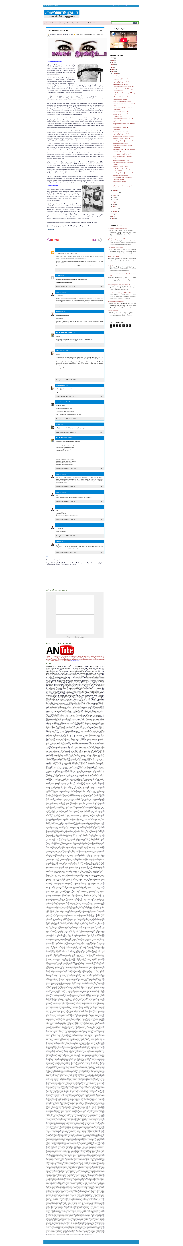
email (95, 886)
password (48, 787)
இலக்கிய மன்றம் (82, 803)
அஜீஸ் (67, 902)
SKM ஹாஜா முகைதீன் (66, 711)
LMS (65, 704)
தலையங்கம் (70, 828)
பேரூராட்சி (55, 695)
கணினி (48, 727)
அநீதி (95, 792)
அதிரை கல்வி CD (82, 907)
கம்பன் (77, 712)
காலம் (77, 727)
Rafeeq (101, 782)
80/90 (80, 780)
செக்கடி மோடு (56, 766)
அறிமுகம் (98, 796)
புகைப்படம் (69, 842)
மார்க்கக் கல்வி (79, 774)
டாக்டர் (76, 766)
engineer (48, 887)
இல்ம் (60, 966)
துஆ (47, 703)
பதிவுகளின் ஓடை (119, 5)
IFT (59, 872)
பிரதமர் (63, 840)
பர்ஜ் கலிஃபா (100, 838)
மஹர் (49, 774)
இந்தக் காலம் (75, 951)
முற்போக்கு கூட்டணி (72, 775)
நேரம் (60, 744)
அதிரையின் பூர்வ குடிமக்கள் (62, 912)
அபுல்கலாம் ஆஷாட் (50, 920)
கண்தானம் (92, 814)
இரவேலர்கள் (100, 959)
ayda (94, 882)
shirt (103, 895)
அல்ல (47, 934)
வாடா (59, 778)
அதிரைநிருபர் (72, 673)
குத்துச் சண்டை (80, 819)
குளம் (49, 763)
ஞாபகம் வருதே (62, 827)
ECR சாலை (100, 780)
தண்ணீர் (92, 694)
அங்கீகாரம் (101, 900)
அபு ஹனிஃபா (80, 919)
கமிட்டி (97, 760)
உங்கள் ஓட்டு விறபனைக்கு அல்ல (96, 970)
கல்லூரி (97, 719)
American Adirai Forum (98, 867)
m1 (76, 723)
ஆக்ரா (101, 940)
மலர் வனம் (78, 848)
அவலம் (93, 936)
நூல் (80, 835)
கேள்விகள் (83, 763)
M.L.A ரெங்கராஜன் (64, 874)
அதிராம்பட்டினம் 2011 (98, 904)
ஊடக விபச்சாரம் (99, 980)
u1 (51, 718)
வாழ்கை (72, 748)
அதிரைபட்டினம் (49, 792)
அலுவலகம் (59, 798)
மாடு (54, 774)
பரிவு (88, 838)
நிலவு (52, 744)
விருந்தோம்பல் (58, 779)
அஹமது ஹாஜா (51, 939)
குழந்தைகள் (88, 727)
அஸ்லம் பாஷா (93, 938)
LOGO (97, 872)
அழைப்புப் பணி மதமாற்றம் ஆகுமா (88, 689)
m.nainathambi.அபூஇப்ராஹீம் (63, 402)
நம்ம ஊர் (93, 832)
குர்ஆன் (82, 727)
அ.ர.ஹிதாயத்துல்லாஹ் (85, 788)
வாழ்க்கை (91, 732)
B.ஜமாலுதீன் (85, 868)
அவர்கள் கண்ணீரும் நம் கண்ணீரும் (75, 692)
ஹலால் (92, 862)
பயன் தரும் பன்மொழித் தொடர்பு (90, 744)
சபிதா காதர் (100, 763)
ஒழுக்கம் (101, 811)
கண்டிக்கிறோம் (85, 814)
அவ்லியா (58, 938)
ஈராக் (69, 970)
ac (79, 880)
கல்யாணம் (79, 815)
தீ (51, 831)
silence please (90, 787)
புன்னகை (64, 746)
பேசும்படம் (93, 696)
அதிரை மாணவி (99, 910)
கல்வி (91, 673)
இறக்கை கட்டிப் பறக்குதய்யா (52, 962)
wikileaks (55, 899)
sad (69, 895)
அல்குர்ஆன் (48, 712)
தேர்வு (95, 831)
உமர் (52, 974)
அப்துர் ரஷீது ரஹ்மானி (52, 922)
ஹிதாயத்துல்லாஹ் (50, 863)
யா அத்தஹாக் (82, 854)
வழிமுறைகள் (83, 856)
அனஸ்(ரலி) (50, 916)
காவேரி (81, 818)
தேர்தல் (48, 681)
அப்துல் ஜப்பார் (87, 922)
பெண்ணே (91, 843)
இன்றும (56, 956)
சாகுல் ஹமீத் (79, 764)
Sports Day (55, 879)
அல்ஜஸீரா (96, 932)
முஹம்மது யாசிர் (91, 700)
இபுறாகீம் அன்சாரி (56, 802)
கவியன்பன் (99, 680)
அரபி (61, 736)
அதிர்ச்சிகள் (92, 914)
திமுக (71, 767)
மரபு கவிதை (94, 708)
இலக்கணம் (95, 758)
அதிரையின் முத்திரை (74, 792)
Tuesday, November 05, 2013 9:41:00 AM (65, 486)
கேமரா (101, 740)
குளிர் (54, 763)
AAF (47, 867)
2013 (71, 734)
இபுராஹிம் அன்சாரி (75, 683)
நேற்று (81, 676)
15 (101, 30)
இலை (56, 966)
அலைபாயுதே (83, 932)
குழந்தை (56, 714)
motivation (83, 786)
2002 (55, 866)
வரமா (102, 855)
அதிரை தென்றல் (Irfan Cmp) (60, 718)
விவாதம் (90, 710)
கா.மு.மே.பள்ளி (51, 740)
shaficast (85, 895)
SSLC (86, 878)
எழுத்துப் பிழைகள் (96, 706)
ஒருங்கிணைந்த (88, 811)
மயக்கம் (85, 847)
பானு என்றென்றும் (77, 839)
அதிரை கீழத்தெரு (60, 908)
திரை (102, 830)
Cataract (87, 870)
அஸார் (63, 938)
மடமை (86, 844)
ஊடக (76, 980)
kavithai (79, 698)
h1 (66, 683)
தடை (60, 720)
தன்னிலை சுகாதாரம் (92, 827)
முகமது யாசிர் (62, 710)
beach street (49, 883)
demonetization (49, 886)
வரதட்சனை (52, 748)
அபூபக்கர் (77, 920)
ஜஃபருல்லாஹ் (87, 826)
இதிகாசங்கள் (95, 718)
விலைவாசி (100, 748)
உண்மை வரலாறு (81, 806)
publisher (102, 894)
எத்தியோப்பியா (63, 810)
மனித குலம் (90, 703)
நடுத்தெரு (60, 768)
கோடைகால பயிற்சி (52, 720)
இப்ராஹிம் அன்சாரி (57, 719)
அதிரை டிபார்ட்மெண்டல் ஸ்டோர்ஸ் (84, 908)
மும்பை (61, 852)
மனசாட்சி (93, 846)
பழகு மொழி (93, 688)
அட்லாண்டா (79, 903)
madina (57, 891)
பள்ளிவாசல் (70, 708)
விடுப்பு (83, 778)
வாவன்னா (102, 678)
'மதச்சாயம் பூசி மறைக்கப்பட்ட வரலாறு (92, 863)
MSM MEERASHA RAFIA (54, 711)
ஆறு (80, 947)
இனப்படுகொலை (77, 954)
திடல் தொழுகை (61, 830)
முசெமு (91, 851)
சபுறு (53, 822)
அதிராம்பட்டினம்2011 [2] (62, 906)
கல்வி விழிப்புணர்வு (51, 673)
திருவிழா (97, 830)
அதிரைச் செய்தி (85, 911)
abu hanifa (74, 880)
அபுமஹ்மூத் (87, 919)
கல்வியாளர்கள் (84, 712)
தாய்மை (58, 767)
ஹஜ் (93, 680)
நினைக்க (81, 768)
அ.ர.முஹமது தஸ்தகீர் (73, 900)
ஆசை (73, 799)
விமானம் (52, 859)
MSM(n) (50, 735)
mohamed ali (54, 892)
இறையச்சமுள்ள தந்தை (51, 963)
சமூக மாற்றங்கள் (79, 822)
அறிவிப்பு (89, 755)
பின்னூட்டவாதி (57, 840)
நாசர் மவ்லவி (60, 730)
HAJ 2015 (100, 871)
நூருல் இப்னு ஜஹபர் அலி (72, 835)
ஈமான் (59, 806)
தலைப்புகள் (72, 23)
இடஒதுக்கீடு (100, 724)
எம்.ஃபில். (101, 810)
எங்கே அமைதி (80, 808)
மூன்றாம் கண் (62, 732)
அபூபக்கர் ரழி (83, 920)
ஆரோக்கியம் (69, 694)
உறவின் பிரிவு (64, 976)
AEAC (47, 716)
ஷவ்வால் (63, 860)
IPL (63, 782)
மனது (76, 772)
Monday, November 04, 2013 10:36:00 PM (66, 396)
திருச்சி (65, 743)
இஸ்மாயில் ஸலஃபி (99, 966)
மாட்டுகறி (59, 774)
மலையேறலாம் (60, 747)
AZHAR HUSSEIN (71, 867)
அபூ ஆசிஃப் (96, 704)
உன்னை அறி (102, 972)
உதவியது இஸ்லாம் (79, 972)
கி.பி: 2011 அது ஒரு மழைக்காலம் (92, 818)
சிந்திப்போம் (62, 714)
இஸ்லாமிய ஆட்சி (76, 759)
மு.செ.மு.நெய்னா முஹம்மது (69, 851)
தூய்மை (73, 831)
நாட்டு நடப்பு (64, 834)
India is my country (66, 872)
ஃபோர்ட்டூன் (55, 900)
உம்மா (54, 807)
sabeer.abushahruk (60, 350)
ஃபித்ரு (80, 752)
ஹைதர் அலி (58, 863)
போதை (53, 722)
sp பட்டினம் (65, 896)
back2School (100, 882)
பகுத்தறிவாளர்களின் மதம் (74, 836)
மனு (102, 846)
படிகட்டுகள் (61, 700)
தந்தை (88, 766)
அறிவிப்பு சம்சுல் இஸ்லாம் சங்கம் (87, 931)
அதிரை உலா (84, 790)
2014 (90, 715)
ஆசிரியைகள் (62, 942)
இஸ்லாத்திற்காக (49, 967)
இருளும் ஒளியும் (79, 960)
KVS (94, 872)
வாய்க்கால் (65, 858)
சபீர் (97, 668)
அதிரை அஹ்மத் (79, 677)
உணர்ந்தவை (74, 806)
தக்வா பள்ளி (91, 707)
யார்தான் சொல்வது (90, 854)
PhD (51, 878)
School (96, 878)
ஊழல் (80, 719)
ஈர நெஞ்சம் (63, 970)
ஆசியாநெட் (48, 942)
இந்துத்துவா (56, 954)
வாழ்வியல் (94, 748)
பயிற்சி (83, 838)
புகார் (103, 840)
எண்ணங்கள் (87, 808)
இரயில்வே (94, 959)
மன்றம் (80, 847)
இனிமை (90, 954)
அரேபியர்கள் (88, 930)
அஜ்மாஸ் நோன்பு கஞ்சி (80, 902)
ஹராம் (47, 780)
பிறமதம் (85, 840)
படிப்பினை (48, 770)
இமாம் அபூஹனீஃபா (73, 958)
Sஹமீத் (71, 723)
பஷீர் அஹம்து (65, 839)
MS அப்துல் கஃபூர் (75, 875)
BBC (91, 868)
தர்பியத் (53, 767)
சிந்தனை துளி (97, 823)
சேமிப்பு (83, 728)
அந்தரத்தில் (98, 915)
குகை (49, 819)
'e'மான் (81, 863)
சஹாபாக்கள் (65, 742)
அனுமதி (63, 916)
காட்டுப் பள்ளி (89, 816)
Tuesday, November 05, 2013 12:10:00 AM (66, 432)
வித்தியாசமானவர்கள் (99, 778)
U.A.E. (75, 783)
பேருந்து (102, 843)
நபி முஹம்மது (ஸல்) (92, 743)
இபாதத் (101, 736)
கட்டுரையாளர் (67, 712)
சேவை (60, 826)
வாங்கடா (53, 858)
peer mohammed (56, 787)
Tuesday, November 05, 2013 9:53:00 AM (65, 501)
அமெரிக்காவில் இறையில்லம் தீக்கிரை (79, 924)
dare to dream (96, 884)
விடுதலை (78, 778)
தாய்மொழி (50, 830)
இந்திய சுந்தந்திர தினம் (80, 952)
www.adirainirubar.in (50, 788)
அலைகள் (77, 932)
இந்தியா (51, 685)
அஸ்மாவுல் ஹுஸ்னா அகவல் (78, 938)
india (47, 786)
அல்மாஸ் (101, 932)
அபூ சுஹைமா (58, 920)
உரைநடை (53, 976)
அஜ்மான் (71, 902)
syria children (96, 896)
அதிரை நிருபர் (72, 718)
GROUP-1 (77, 871)
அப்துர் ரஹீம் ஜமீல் (58, 755)
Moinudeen (87, 875)
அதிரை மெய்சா (67, 674)
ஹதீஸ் (60, 704)
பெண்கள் (51, 683)
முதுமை (63, 722)
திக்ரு (55, 830)
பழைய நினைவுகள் (79, 708)
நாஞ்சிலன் (70, 768)
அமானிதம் (65, 795)
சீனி (76, 824)
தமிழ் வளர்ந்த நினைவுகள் (97, 766)
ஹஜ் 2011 (66, 862)
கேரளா (103, 819)
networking (96, 786)
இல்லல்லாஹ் (70, 966)
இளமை (76, 706)
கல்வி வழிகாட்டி (101, 739)
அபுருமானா (94, 919)
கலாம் (100, 699)
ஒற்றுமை (77, 694)
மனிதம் (80, 772)
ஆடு (97, 942)
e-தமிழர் (80, 886)
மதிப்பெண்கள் (67, 846)
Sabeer (48, 691)
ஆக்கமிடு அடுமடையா (94, 940)
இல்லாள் (76, 966)
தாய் (93, 728)
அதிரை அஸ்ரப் (89, 906)
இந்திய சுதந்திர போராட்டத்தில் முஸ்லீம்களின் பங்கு (63, 952)
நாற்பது (80, 834)
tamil (102, 896)
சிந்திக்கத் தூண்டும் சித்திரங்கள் (84, 702)
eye (86, 784)
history (80, 711)
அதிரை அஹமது (88, 698)
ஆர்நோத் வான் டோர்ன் (55, 947)
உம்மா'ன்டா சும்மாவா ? (85, 974)
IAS (56, 872)
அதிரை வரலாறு (71, 754)
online (96, 892)
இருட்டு (67, 960)
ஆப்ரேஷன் (101, 944)
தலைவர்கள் (81, 828)
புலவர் (58, 843)
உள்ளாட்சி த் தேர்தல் (99, 979)
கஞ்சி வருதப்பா (70, 812)
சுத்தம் (103, 764)
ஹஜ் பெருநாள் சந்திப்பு (75, 862)
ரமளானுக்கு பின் (55, 855)
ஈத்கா (54, 806)
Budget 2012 (54, 870)
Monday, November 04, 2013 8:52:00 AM (65, 270)
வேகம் (72, 779)
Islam (73, 872)
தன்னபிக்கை (84, 827)
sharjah (99, 895)
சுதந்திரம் (77, 742)
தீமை (54, 831)
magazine (63, 891)
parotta (52, 894)
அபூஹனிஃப (90, 920)
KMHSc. (67, 782)
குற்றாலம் (102, 762)
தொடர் (86, 696)
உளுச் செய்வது (74, 979)
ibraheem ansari (77, 888)
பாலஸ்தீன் (87, 708)
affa (79, 783)
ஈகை (94, 738)
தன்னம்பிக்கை (99, 707)
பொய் (49, 772)
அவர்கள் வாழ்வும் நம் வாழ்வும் (95, 674)
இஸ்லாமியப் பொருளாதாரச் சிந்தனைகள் (95, 676)
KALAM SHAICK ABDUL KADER (64, 332)
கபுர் (54, 815)
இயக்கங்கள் (48, 959)
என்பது (96, 810)
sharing (94, 895)
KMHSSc (89, 872)
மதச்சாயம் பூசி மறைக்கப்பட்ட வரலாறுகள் (87, 678)
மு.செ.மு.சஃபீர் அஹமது (70, 695)
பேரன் (84, 703)
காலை (70, 818)
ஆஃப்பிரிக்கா (73, 940)
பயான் (89, 770)
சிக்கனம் (91, 764)
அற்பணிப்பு (63, 932)
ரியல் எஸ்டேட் (75, 732)
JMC (84, 872)
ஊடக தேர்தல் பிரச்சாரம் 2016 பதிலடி (87, 980)
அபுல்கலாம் (57, 687)
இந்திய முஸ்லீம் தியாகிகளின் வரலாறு (91, 800)
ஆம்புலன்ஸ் (48, 756)
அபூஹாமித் (100, 794)
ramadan (79, 787)
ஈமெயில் (58, 970)
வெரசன (90, 859)
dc (102, 884)
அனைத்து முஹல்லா (61, 794)
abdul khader (67, 880)
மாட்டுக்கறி (87, 731)
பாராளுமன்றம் (49, 771)
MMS (63, 875)
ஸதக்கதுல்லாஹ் (64, 734)
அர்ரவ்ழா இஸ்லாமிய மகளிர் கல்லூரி (76, 796)
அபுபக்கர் (50, 755)
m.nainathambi (51, 891)
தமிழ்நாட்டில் (54, 828)
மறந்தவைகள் (64, 848)
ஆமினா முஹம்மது (50, 946)
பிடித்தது (102, 839)
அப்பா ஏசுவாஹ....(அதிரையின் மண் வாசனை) (76, 923)
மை (72, 854)
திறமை (47, 831)
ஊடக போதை (64, 702)
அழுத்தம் (80, 798)
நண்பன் (83, 720)
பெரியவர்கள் (97, 843)
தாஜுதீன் (99, 670)
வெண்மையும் (75, 859)
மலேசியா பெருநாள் (87, 848)
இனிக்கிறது (85, 954)
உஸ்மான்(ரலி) (71, 980)
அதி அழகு (73, 790)
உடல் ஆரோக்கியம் (88, 971)
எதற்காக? (94, 808)
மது (102, 746)
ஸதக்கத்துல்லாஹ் (82, 860)
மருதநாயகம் (48, 848)
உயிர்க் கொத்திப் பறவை (75, 975)
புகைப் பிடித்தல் (51, 842)
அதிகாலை (77, 904)
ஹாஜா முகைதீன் (99, 862)
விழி (102, 732)
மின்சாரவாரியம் (49, 851)
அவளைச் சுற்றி (100, 936)
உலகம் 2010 (100, 759)
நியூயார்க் (99, 834)
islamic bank (68, 890)
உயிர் (68, 975)
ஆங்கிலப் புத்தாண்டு (82, 724)
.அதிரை (102, 863)
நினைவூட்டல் (92, 834)
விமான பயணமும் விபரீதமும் (93, 858)
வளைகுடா (96, 722)
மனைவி (76, 731)
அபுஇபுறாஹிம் (62, 671)
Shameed (58, 424)
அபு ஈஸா (65, 689)
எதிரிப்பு (99, 808)
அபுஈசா (96, 754)
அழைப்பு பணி (90, 935)
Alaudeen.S (94, 666)
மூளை (101, 775)
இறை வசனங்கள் (84, 962)
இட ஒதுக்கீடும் (97, 756)
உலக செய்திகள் (91, 759)
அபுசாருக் (102, 754)
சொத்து (65, 826)
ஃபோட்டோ (102, 899)
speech (70, 896)
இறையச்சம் (60, 963)
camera (52, 784)
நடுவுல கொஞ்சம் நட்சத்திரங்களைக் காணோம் (74, 832)
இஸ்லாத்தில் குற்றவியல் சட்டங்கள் (79, 804)
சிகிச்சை (78, 823)
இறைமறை (93, 962)
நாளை (75, 676)
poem (82, 704)
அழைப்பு (73, 724)
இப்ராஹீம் (101, 956)
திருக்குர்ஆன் (88, 767)
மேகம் (65, 776)
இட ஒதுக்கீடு (88, 756)
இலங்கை (89, 803)
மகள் (53, 772)
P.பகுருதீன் (48, 674)
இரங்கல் (78, 959)
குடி (93, 762)
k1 (53, 681)
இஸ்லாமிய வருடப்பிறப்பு (93, 804)
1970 (94, 864)
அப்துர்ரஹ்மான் (87, 711)
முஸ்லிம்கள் (71, 852)
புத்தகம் (48, 722)
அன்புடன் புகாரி (100, 918)
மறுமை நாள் (71, 848)
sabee (65, 895)
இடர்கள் (66, 950)
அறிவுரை (66, 736)
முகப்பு (45, 23)
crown (63, 676)
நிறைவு (47, 744)
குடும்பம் (74, 740)
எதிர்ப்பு (72, 739)
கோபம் (103, 820)
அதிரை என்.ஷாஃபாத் (54, 692)
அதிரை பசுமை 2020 (57, 791)
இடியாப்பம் (80, 950)
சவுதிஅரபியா (66, 764)
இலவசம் (55, 759)
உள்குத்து (81, 979)
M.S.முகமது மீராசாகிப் (75, 874)
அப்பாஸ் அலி (90, 923)
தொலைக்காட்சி (51, 730)
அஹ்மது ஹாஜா (96, 939)
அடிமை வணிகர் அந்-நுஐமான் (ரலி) (58, 903)
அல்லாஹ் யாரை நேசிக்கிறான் (57, 934)
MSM (90, 668)
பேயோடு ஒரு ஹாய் (90, 746)
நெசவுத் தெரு (85, 835)
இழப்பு (60, 759)
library (52, 786)
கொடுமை (62, 820)
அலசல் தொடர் (80, 718)
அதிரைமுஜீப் (93, 911)
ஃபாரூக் (76, 899)
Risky (47, 783)
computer (48, 884)
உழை (61, 980)
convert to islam (56, 884)
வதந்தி (83, 776)
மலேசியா (101, 708)
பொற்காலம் (57, 844)
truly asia (70, 898)
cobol (102, 883)
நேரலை (101, 835)
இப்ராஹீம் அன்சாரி (67, 719)
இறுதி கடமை (54, 803)
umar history (87, 723)
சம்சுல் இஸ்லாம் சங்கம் (57, 764)
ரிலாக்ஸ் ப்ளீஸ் (78, 855)
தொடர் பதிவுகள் (64, 23)
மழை (76, 685)
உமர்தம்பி (77, 974)
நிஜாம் (75, 768)
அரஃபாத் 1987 (72, 926)
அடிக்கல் (101, 902)
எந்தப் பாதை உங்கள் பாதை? (74, 810)
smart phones (55, 896)
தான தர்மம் (102, 828)
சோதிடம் (71, 826)
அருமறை (94, 928)
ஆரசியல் (98, 946)
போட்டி (58, 731)
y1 (59, 899)
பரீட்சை (66, 703)
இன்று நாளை (50, 956)
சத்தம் (49, 822)
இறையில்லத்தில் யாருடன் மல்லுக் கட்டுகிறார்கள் (74, 963)
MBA (97, 874)
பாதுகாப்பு (53, 746)
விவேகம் (69, 859)
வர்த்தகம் (52, 856)
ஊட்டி (54, 808)
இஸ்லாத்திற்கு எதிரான (59, 967)
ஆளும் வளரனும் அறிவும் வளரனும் (53, 948)
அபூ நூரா (65, 920)
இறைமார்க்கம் (100, 962)
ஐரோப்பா (76, 811)
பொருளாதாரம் (51, 731)
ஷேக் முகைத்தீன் (93, 750)
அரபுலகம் (62, 928)
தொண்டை (82, 714)
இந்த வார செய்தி (67, 951)
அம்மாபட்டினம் (71, 795)
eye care (57, 752)
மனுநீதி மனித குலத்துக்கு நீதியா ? (69, 847)
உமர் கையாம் (62, 974)
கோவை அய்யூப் (56, 742)
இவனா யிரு (100, 803)
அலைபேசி (66, 798)
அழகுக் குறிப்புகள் (62, 935)
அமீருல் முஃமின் (49, 924)
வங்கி (91, 855)
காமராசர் (61, 818)
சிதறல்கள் (83, 823)
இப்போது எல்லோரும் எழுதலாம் (67, 802)
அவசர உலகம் (61, 936)
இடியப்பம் (74, 950)
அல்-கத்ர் (90, 932)
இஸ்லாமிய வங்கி (87, 738)
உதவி (82, 637)
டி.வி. (94, 34)
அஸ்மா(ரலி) (68, 938)
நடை (85, 743)
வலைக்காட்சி (96, 776)
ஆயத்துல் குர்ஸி (69, 946)
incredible (85, 888)
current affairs (84, 884)
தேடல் (52, 703)
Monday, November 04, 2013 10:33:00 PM (66, 380)
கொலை (74, 820)
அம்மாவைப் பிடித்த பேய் (58, 926)
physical (73, 894)
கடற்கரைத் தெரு (52, 707)
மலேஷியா (48, 747)
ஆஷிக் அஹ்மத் (90, 948)
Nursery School (99, 876)
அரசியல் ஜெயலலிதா (99, 795)
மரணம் (96, 687)
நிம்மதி (86, 768)
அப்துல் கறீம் (72, 922)
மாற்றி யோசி (95, 731)
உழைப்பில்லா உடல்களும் (95, 807)
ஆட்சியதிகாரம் (51, 943)
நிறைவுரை (57, 835)
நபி (65, 768)
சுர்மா (86, 824)
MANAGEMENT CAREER (87, 874)
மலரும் (98, 772)
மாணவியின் (66, 850)
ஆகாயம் (56, 799)
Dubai (62, 716)
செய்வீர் (55, 826)
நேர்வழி (96, 768)
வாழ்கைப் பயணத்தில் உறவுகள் (83, 748)
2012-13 (60, 866)
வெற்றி (47, 734)
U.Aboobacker (93, 879)
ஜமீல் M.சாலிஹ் (94, 684)
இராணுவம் (54, 960)
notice (91, 892)
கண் (73, 712)
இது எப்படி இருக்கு (57, 951)
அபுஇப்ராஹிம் (49, 736)
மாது (72, 850)
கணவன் (79, 814)
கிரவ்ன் (102, 719)
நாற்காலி (75, 834)
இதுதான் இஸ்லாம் (77, 800)
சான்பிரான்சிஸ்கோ (70, 823)
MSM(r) (81, 875)
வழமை (77, 856)
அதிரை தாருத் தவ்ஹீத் (62, 681)
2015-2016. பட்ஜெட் (72, 866)
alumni (88, 783)
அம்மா (101, 711)
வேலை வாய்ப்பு (79, 779)
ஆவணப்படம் (66, 756)
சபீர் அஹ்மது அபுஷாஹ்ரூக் (79, 687)
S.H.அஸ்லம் (67, 878)
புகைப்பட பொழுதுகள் (60, 842)
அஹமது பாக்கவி (101, 938)
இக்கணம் (48, 950)
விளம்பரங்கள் (63, 859)
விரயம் (57, 859)
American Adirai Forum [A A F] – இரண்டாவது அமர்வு (57, 868)
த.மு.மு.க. (82, 766)
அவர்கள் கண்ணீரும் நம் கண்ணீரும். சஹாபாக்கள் (80, 936)
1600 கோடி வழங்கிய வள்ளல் (81, 864)
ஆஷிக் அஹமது (74, 756)
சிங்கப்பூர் (97, 764)
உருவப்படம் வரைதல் (74, 807)
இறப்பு (62, 962)
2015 (65, 866)
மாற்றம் (66, 747)
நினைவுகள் (99, 683)
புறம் (73, 746)
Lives (76, 782)
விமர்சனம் (102, 722)
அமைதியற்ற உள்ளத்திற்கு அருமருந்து (73, 670)
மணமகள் (96, 844)
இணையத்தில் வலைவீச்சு (60, 800)
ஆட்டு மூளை (72, 943)
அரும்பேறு (60, 930)
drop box (66, 886)
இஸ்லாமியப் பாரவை (67, 968)
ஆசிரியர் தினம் (62, 688)
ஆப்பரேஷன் (84, 944)
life (100, 890)
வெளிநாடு (61, 750)
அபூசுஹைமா (93, 794)
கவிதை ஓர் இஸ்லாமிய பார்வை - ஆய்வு (78, 688)
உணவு (60, 712)
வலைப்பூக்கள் (61, 748)
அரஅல (78, 926)
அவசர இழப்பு (54, 936)
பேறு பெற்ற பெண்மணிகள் (92, 677)
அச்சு (62, 790)
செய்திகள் (101, 824)
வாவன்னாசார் (71, 778)
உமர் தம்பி (99, 673)
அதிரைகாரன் (73, 791)
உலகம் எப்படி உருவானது (83, 978)
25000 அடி (84, 866)
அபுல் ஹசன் (100, 919)
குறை (93, 819)
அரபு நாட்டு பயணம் (55, 928)
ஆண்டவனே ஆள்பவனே (91, 943)
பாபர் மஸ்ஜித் (80, 730)
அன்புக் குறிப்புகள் (91, 918)
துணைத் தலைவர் (61, 831)
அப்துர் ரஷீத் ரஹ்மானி (63, 922)
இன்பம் (64, 955)
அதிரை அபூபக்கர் (80, 906)
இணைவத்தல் (95, 950)
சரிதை (73, 696)
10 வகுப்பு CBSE (51, 864)
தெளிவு (83, 831)
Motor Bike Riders (90, 782)
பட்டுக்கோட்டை (64, 838)
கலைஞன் (73, 815)
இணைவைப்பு (101, 950)
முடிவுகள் (102, 851)
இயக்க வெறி (100, 958)
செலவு (62, 766)
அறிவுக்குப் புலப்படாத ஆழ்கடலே (52, 932)
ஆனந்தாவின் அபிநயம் (62, 944)
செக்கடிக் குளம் (84, 742)
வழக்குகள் (86, 680)
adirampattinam (75, 882)
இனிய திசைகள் (101, 954)
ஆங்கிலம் (86, 736)
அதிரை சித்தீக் (101, 685)
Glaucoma (83, 871)
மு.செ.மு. (94, 774)
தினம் (67, 830)
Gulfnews (89, 871)
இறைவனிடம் (61, 803)
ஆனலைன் (71, 944)
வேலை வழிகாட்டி (55, 734)
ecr (84, 886)
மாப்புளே (81, 850)
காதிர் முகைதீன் (86, 762)
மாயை (86, 850)
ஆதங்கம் (88, 718)
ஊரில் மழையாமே (59, 739)
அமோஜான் (101, 924)
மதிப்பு (55, 846)
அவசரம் (101, 755)
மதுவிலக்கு (70, 772)
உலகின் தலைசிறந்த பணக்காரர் (96, 978)
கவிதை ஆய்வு (70, 727)
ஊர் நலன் (62, 808)
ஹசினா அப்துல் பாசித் (56, 862)
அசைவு (53, 902)
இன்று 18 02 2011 (81, 955)
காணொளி (61, 691)
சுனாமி (49, 766)
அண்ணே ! (59, 904)
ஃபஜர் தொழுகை (70, 899)
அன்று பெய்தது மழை (50, 919)
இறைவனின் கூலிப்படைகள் (91, 963)
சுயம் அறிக (81, 824)
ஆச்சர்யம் (78, 942)
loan (94, 685)
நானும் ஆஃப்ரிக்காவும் (92, 720)
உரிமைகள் (83, 975)
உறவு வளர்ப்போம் (72, 976)
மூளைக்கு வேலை (61, 854)
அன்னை (94, 916)
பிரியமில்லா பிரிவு (74, 840)
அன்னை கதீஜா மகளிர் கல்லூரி (59, 918)
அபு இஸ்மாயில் (90, 754)
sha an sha (78, 895)
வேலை (55, 704)
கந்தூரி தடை (49, 815)
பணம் (63, 770)
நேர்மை (91, 768)
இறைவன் (67, 803)
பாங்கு (47, 746)
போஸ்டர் (77, 844)
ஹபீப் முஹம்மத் (85, 862)
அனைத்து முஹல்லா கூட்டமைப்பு (74, 794)
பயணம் (101, 714)
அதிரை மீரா (99, 735)
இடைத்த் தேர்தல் (87, 950)
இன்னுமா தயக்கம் (57, 955)
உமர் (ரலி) (56, 974)
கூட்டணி (98, 819)
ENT (47, 782)
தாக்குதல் (96, 828)
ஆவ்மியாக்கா (74, 948)
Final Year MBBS (69, 871)
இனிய (95, 954)
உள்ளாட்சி (91, 979)
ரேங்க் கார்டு (85, 855)
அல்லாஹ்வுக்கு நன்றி (98, 934)
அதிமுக (78, 790)
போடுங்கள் (63, 844)
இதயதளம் (50, 951)
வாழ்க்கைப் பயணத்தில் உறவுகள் (74, 710)
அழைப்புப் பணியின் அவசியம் (90, 798)
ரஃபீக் (85, 695)
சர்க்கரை (101, 822)
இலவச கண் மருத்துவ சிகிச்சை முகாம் (92, 964)
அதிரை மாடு (91, 910)
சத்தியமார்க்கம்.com (97, 692)
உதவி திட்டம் (95, 806)
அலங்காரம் (50, 798)
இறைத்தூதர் (88, 758)
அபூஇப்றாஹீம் (71, 920)
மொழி (67, 715)
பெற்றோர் (69, 700)
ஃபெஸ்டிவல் (67, 788)
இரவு (53, 726)
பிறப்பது (80, 840)
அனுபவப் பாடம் (57, 916)
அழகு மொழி (54, 935)
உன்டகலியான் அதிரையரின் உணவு (91, 972)
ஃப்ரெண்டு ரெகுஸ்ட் (63, 900)
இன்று (75, 674)
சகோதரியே (84, 694)
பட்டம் (59, 770)
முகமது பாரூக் (86, 851)
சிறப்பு (64, 824)
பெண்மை (82, 746)
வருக (47, 856)
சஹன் (72, 764)
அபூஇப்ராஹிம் (55, 724)
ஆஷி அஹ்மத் (82, 948)
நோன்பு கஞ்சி (66, 744)
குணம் (97, 762)
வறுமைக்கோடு (59, 856)
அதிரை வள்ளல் (59, 911)
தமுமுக (60, 743)
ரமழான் (102, 687)
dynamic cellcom (73, 886)
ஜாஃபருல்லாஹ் (49, 827)
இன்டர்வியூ (50, 955)
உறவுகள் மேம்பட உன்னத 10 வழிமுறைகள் (94, 976)
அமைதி (66, 755)
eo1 (64, 735)
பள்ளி (59, 839)
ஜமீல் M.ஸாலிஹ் (69, 766)
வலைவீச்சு (72, 856)
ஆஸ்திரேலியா (92, 724)
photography (66, 894)
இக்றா (53, 950)
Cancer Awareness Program (77, 870)
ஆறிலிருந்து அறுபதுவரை (72, 947)
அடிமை (47, 903)
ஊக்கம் (57, 760)
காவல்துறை (75, 818)
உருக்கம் (47, 976)
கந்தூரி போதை (90, 719)
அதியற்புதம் (89, 904)
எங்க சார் (67, 808)
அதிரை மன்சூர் (79, 34)
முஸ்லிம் (62, 715)
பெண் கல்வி (88, 771)
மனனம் (98, 846)
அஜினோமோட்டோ (60, 902)
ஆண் (78, 943)
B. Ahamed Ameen (55, 716)
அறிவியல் (62, 724)
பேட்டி (79, 703)
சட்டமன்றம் (95, 727)
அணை (95, 903)
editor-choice (89, 886)
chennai (89, 883)
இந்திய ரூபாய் (90, 952)
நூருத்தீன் (102, 681)
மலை (54, 747)
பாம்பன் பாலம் (85, 839)
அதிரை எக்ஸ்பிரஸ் (92, 790)
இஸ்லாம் (79, 23)
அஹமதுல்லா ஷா (67, 939)
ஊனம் (59, 982)
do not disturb (77, 784)
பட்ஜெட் (54, 770)
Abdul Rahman (80, 867)
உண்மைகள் (88, 806)
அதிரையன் (100, 911)
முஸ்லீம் (77, 852)
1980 (98, 864)
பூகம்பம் (63, 843)
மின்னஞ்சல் (87, 774)
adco (88, 880)
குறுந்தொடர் (72, 702)
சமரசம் (64, 822)
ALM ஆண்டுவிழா (57, 867)
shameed (102, 691)
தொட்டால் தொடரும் (100, 728)
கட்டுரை (88, 739)
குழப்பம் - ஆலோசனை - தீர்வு (64, 763)
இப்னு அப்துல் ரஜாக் (74, 681)
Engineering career (59, 871)
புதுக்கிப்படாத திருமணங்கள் (97, 842)
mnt (48, 892)
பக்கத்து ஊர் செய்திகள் (86, 836)
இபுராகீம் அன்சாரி (78, 956)
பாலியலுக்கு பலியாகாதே (90, 730)
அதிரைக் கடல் (77, 911)
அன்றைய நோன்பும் (61, 919)
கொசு (57, 820)
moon (80, 723)
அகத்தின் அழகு (88, 900)
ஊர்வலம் (67, 739)
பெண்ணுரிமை (101, 730)
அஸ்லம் (87, 938)
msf (67, 892)
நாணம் (70, 834)
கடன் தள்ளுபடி (78, 812)
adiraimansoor (59, 292)
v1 (72, 735)
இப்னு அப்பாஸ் (94, 956)
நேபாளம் (96, 835)
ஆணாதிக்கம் (94, 799)
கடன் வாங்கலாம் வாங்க (88, 812)
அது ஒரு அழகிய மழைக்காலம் (86, 792)
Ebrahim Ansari (60, 250)
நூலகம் (101, 720)
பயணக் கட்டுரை (78, 770)
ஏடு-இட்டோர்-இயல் (88, 683)
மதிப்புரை (60, 846)
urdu (84, 898)
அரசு (55, 796)
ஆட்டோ (88, 799)
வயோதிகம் (96, 855)
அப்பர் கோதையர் (61, 923)
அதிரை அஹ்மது (51, 668)
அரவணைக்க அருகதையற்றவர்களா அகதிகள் (75, 928)
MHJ (62, 694)
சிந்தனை (48, 694)
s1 (94, 695)
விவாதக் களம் (66, 779)
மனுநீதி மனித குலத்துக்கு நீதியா (53, 847)
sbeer (73, 895)
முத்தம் (49, 852)
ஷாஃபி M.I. (74, 860)
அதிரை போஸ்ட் (84, 910)
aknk (72, 698)
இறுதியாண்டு (76, 962)
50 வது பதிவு (95, 866)
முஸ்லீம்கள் (69, 722)
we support (96, 898)
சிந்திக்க (56, 694)
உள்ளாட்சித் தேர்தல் (50, 980)
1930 (90, 864)
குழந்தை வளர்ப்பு (82, 740)
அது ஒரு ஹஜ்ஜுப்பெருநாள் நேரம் (59, 915)
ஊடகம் (54, 691)
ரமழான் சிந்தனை (99, 703)
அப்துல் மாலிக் (95, 711)
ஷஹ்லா (68, 860)
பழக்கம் (101, 744)
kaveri (87, 890)
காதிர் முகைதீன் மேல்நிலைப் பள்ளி (97, 712)
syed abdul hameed (87, 896)
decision (65, 784)
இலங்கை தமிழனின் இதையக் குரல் (69, 964)
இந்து (51, 954)
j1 (101, 671)
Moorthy (94, 875)
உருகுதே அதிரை (99, 975)
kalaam (82, 890)
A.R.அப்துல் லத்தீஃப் (98, 715)
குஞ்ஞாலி (59, 819)
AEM (61, 723)
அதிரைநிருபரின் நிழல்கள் (98, 791)
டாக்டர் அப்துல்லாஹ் (71, 827)
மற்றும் (82, 731)
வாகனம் (48, 858)
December (93, 870)
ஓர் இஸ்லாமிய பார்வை (56, 812)
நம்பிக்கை (100, 743)
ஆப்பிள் (95, 944)
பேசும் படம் (71, 678)
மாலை (96, 850)
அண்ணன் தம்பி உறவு (50, 904)
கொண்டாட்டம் (68, 820)
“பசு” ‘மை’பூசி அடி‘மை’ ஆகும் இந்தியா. (70, 863)
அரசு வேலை (59, 796)
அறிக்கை (83, 755)
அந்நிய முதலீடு (101, 792)
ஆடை (83, 799)
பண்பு (73, 838)
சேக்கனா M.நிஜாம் (67, 685)
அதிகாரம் (65, 904)
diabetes (70, 784)
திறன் (94, 767)
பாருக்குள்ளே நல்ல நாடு (94, 839)
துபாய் (95, 681)
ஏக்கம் (94, 699)
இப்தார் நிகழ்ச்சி (86, 956)
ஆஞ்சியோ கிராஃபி (85, 942)
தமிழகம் (84, 681)
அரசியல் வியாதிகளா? (64, 927)
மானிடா (76, 850)
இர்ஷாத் (81, 758)
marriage (73, 786)
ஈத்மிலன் (102, 968)
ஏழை (71, 811)
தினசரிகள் (65, 767)
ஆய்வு (83, 699)
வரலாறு (100, 689)
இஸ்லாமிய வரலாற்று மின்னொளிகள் (53, 968)
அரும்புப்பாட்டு (53, 930)
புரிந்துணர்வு (53, 843)
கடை (74, 814)
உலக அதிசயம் (59, 978)
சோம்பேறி (77, 826)
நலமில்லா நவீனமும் (56, 834)
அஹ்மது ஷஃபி (88, 939)
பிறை (58, 746)
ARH (103, 710)
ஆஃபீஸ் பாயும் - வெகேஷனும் (63, 940)
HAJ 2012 (52, 782)
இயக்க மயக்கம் (78, 802)
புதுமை (47, 843)
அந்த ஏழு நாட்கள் (71, 915)
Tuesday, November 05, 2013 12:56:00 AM (66, 468)
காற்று (65, 818)
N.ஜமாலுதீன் (80, 716)
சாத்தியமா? (62, 823)
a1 (58, 676)
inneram (48, 890)
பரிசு (102, 770)
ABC (51, 867)
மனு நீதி (100, 696)
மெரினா (68, 854)
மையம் (76, 854)
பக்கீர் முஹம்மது (96, 836)
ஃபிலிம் (81, 899)
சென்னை (79, 696)
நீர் (56, 744)
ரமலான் (75, 747)
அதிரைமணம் (65, 792)
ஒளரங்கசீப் (82, 760)
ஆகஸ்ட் (79, 940)
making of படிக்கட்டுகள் (64, 786)
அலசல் (77, 699)
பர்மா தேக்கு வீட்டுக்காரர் (51, 839)
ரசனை (74, 776)
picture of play (79, 894)
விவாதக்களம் (101, 700)
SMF (55, 680)
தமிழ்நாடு (48, 828)
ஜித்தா (55, 827)
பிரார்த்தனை (73, 703)
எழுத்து (47, 811)
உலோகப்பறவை (49, 979)
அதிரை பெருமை (55, 910)
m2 (48, 718)
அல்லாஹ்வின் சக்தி (88, 934)
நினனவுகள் (85, 834)
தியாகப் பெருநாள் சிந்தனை (75, 830)
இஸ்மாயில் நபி (67, 759)
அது (98, 914)
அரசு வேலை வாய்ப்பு (92, 927)
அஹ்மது (74, 939)
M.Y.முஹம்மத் (82, 782)
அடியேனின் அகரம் (71, 903)
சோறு (81, 826)
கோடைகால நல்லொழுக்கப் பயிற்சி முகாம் (91, 820)
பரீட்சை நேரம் (93, 838)
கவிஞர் (63, 727)
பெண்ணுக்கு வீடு (76, 843)
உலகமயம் (74, 978)
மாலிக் (55, 710)
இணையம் (70, 800)
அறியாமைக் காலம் (74, 931)
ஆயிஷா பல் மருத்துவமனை (79, 946)
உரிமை (67, 807)
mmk (94, 891)
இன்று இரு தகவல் (90, 955)
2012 (86, 715)
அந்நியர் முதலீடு (51, 794)
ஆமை (56, 946)
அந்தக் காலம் (91, 915)
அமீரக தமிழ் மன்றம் (99, 923)
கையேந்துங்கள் (51, 820)
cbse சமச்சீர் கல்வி (67, 883)
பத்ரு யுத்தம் (70, 770)
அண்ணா (55, 754)
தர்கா (47, 767)
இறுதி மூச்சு (68, 962)
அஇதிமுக (81, 900)
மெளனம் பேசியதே (57, 776)
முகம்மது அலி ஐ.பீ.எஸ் (79, 700)
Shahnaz (64, 783)
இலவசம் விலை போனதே (76, 738)
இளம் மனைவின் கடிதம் (84, 966)
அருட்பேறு (88, 928)
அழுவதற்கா (83, 935)
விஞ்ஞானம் (79, 858)
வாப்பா (67, 748)
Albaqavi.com (88, 867)
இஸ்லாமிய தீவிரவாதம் (70, 967)
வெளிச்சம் (96, 859)
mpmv (63, 892)
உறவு (102, 726)
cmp (57, 784)
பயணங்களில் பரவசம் (76, 744)
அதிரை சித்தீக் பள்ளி (70, 908)
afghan (82, 882)
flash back (97, 784)
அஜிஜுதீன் (48, 754)
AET (88, 780)
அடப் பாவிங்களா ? (94, 902)
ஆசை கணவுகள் (70, 942)
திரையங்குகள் (99, 34)
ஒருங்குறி (95, 811)
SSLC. (91, 878)
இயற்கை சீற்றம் (92, 802)
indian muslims (93, 888)
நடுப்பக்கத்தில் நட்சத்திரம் (58, 832)
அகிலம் (95, 900)
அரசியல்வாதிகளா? (74, 927)
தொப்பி (48, 768)
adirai (81, 685)
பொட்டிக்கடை (50, 844)
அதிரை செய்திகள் (65, 668)
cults (78, 884)
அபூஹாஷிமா (48, 795)
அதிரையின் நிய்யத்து (50, 912)
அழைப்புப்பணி (100, 798)
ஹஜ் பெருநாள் (52, 688)
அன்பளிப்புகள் (79, 918)
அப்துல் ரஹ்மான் (73, 689)
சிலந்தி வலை (70, 824)
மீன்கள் (55, 851)
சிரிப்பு (60, 824)
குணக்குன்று (72, 819)
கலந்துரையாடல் (61, 762)
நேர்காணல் (55, 836)
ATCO (64, 867)
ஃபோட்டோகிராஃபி (75, 788)
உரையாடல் (84, 759)
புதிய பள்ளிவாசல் (76, 842)
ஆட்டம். (66, 943)
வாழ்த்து (64, 778)
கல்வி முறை (85, 815)
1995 (76, 780)
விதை (84, 858)
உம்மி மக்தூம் (94, 974)
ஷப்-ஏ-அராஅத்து (56, 860)
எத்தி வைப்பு (55, 810)
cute (60, 784)
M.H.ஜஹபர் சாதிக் (92, 691)
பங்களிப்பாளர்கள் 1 (53, 23)
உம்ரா (100, 974)
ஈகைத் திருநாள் (100, 738)
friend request (82, 887)
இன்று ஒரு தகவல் (63, 758)
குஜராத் (53, 819)
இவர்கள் (48, 804)
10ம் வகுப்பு (67, 864)
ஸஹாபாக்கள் (80, 715)
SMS (50, 702)
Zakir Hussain (49, 689)
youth (62, 788)
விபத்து (84, 710)
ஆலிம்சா (84, 947)
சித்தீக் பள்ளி (90, 823)
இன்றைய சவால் (94, 736)
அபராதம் (68, 919)
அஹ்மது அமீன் (81, 939)
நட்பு (78, 720)
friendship (89, 887)
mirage (90, 891)
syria (68, 735)
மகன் (98, 746)
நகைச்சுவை (72, 720)
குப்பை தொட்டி (88, 819)
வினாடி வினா (49, 704)
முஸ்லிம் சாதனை (83, 775)
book (99, 783)
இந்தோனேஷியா (64, 954)
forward (76, 887)
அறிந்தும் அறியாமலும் (89, 796)
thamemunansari (56, 898)
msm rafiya (76, 704)
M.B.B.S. (56, 874)
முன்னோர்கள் (55, 852)
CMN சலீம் (60, 870)
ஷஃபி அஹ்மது (82, 691)
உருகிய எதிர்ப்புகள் (91, 975)
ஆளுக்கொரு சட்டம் (92, 947)
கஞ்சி (64, 812)
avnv (52, 752)
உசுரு (66, 971)
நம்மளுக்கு (99, 832)
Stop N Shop (62, 879)
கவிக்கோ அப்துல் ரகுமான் (62, 816)
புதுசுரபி (100, 688)
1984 (102, 864)
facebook (91, 784)
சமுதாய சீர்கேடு (70, 822)
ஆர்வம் (63, 947)
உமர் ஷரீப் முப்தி (70, 974)
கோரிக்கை (48, 742)
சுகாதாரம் (96, 702)
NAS (97, 782)
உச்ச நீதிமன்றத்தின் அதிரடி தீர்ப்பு (75, 971)
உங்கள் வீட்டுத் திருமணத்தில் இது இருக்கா (55, 971)
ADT (72, 677)
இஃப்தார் (101, 948)
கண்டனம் (54, 727)
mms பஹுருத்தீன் (100, 891)
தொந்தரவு (101, 831)
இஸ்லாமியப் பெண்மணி (85, 706)
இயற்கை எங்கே (65, 959)
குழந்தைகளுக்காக (93, 740)
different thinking (58, 886)
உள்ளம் (86, 979)
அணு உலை (66, 790)
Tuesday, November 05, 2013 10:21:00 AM (66, 552)
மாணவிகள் (59, 850)
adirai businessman (96, 880)
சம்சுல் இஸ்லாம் (87, 822)
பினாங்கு (66, 771)
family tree (66, 887)
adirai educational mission (57, 882)
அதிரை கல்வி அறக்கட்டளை (94, 907)
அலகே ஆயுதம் (70, 932)
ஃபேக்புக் (85, 899)
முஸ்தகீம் (66, 852)
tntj (96, 787)
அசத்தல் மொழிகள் (55, 790)
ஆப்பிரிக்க (90, 944)
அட (87, 902)
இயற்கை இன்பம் (67, 687)
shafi (84, 787)
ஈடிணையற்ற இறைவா (95, 968)
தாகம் (91, 828)
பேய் (103, 771)
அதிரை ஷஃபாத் (98, 698)
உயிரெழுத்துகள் (62, 975)
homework (70, 888)
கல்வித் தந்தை (70, 762)
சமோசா (48, 764)
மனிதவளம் (86, 772)
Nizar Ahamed (92, 876)
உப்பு (48, 974)
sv (71, 752)
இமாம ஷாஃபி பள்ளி (59, 958)
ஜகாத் (101, 702)
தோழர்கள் (54, 768)
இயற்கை (48, 726)
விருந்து (97, 732)
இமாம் (66, 958)
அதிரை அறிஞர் (79, 735)
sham (89, 895)
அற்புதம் (102, 796)
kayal (92, 890)
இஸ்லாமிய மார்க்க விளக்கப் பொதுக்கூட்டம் (85, 967)
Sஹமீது (102, 684)
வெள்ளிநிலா (101, 859)
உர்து (58, 976)
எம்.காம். (63, 760)
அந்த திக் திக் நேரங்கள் (82, 915)
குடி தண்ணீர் (65, 819)
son (60, 896)
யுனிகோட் (59, 683)
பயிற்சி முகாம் (96, 770)
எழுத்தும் (53, 811)
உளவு (88, 807)
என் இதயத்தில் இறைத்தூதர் (81, 684)
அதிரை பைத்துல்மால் (89, 735)
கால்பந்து (50, 714)
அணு (91, 903)
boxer (55, 883)
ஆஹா (96, 948)
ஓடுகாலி (48, 812)
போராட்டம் (64, 731)
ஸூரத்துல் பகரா (95, 860)
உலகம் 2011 (82, 807)
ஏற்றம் (103, 706)
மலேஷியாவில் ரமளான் (98, 848)
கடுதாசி (93, 760)
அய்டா (66, 926)
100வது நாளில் (60, 864)
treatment (64, 898)
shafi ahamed (65, 752)
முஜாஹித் (97, 851)
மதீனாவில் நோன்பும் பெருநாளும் (78, 846)
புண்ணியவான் (80, 771)
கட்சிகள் (83, 739)
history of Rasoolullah (61, 888)
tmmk (75, 752)
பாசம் (74, 730)
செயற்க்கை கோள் (93, 824)
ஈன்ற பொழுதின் (51, 970)
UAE (99, 716)
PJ (46, 878)
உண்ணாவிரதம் (62, 972)
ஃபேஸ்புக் (91, 899)
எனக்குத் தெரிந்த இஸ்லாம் (87, 810)
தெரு (70, 743)
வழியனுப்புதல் (91, 856)
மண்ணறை (70, 731)
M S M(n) (50, 874)
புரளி (69, 746)
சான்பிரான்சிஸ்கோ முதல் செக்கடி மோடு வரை (69, 728)
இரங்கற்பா (73, 959)
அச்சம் (101, 752)
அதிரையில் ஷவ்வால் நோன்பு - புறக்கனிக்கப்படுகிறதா (77, 914)
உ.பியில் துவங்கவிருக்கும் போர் (82, 970)
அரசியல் (70, 676)
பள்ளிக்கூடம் (49, 715)
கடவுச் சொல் (68, 814)
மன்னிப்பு (93, 772)
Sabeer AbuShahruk (63, 698)
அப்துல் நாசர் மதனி (96, 922)
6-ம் (102, 866)
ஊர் (57, 808)
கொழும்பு (80, 820)
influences (100, 888)
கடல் (88, 760)
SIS (82, 878)
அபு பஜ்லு (74, 919)
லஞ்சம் (80, 747)
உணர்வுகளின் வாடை (132, 5)
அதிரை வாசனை (68, 911)
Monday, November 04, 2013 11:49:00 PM (66, 418)
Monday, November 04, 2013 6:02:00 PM (65, 286)
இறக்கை (101, 960)
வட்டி (79, 776)
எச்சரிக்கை (57, 685)
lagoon (96, 890)
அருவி (82, 930)
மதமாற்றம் (59, 772)
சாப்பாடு (85, 764)
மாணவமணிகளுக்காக (50, 850)
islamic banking (76, 890)
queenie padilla (51, 895)
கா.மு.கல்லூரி (78, 762)
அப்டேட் (103, 920)
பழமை (69, 730)
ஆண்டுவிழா (48, 944)
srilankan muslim (77, 896)
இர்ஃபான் (96, 960)
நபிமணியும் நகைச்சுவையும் (76, 671)
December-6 (93, 780)
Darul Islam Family (83, 751)
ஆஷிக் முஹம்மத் (49, 800)
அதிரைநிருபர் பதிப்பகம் (51, 699)
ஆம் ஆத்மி (62, 946)
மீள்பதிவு (60, 851)
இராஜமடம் (48, 960)
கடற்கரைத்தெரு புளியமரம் (59, 814)
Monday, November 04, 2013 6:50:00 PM (65, 327)
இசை (82, 756)
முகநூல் (101, 774)
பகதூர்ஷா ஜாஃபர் (63, 836)
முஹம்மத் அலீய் (91, 852)
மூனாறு (54, 854)
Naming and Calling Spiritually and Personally (77, 876)
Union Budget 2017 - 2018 (56, 880)
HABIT (94, 871)
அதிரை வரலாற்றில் (50, 911)
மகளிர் (81, 844)
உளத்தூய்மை (61, 979)
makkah (69, 891)
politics (64, 787)
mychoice (89, 786)
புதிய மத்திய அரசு (85, 842)
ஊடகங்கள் (48, 982)
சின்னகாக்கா (70, 714)
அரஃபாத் (77, 755)
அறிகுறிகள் (60, 931)
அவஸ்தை (52, 938)
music (80, 892)
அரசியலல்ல (96, 926)
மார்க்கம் (91, 850)
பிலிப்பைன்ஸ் (98, 840)
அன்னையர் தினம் (71, 918)
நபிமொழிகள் (94, 714)
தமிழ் (90, 681)
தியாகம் (84, 830)
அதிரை (49, 666)
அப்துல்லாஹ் (53, 923)
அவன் (67, 936)
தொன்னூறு (48, 832)
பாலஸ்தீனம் (59, 684)
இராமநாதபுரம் (61, 960)
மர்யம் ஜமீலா (56, 848)
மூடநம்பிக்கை (54, 732)
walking (101, 787)
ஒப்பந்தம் (81, 811)
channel (83, 883)
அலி (55, 798)
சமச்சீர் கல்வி (58, 822)
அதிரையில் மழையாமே (59, 914)
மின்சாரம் (56, 715)
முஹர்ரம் (97, 852)
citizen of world (95, 883)
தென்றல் (78, 831)
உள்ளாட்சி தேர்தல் (50, 760)
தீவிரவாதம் (100, 767)
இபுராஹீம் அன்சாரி (76, 666)
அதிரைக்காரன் (88, 704)
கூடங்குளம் (75, 763)
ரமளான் (63, 673)
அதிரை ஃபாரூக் (72, 906)
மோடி (70, 776)
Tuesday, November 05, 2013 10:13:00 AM (66, 536)
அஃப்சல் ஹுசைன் (95, 788)
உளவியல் (68, 979)
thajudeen (48, 898)
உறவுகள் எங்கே (81, 976)
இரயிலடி (71, 758)
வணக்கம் (89, 722)
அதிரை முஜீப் (62, 680)
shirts (49, 896)
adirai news (67, 882)
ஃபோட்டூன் (97, 899)
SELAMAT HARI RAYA (56, 783)
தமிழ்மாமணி (53, 743)
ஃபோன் (49, 900)
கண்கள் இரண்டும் (88, 34)
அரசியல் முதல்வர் (53, 927)
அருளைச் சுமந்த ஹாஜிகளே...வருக (71, 930)
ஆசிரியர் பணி (67, 799)
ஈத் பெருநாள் (51, 739)
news (102, 786)
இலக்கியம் (67, 738)
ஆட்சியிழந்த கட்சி (59, 943)
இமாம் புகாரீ (81, 958)
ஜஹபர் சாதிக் (100, 826)
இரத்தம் (75, 719)
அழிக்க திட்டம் (71, 935)
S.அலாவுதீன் (55, 678)
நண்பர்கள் (55, 708)
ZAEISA (70, 704)
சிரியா (76, 714)
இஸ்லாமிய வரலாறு (99, 967)
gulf (94, 887)
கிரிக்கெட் (102, 818)
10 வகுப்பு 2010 (70, 780)
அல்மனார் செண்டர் (73, 798)
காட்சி (82, 816)
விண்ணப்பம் (90, 778)
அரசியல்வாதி (49, 796)
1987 (47, 866)
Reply (101, 270)
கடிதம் (77, 739)
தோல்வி (75, 743)
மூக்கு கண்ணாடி (51, 35)
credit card (72, 884)
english (53, 887)
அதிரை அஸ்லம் (97, 906)
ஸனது (89, 860)
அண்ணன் (101, 903)
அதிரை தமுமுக (96, 908)
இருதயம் (72, 960)
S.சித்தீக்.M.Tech (75, 878)
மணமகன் (91, 844)
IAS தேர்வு (58, 782)
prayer (69, 787)
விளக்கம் (73, 715)
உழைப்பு (65, 980)
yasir (58, 788)
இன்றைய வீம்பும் (62, 956)
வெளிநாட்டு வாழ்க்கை (70, 750)
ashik (103, 716)
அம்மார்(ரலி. (48, 926)
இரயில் (76, 758)
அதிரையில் (86, 912)
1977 (60, 751)
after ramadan (88, 882)
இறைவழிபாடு (74, 803)
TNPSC (80, 879)
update (79, 898)
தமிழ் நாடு (101, 827)
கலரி (68, 815)
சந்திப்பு (101, 727)
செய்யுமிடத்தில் (49, 826)
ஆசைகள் (78, 799)
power (90, 894)
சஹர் (57, 823)
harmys (58, 689)
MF (52, 875)
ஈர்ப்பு (73, 970)
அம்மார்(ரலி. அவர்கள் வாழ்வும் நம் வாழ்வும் (84, 795)
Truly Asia (86, 879)
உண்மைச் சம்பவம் (70, 972)
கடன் (88, 692)
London (102, 872)
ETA (98, 870)
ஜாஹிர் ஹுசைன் (79, 668)
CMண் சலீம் (67, 870)
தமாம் (47, 743)
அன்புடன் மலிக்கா (81, 754)
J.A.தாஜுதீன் (78, 872)
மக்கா (58, 722)
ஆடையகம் (102, 942)
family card (59, 887)
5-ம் (89, 866)
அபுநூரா (56, 736)
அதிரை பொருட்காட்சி (74, 910)
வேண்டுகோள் (97, 710)
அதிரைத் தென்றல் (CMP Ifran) (84, 791)
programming (96, 894)
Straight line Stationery (72, 879)
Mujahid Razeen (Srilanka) (53, 876)
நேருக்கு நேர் (49, 836)
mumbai (75, 892)
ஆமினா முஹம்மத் (50, 696)
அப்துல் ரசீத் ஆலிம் (57, 795)
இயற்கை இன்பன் (56, 959)
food (102, 784)
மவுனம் (102, 772)
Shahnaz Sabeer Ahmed (90, 716)
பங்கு (102, 836)
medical (78, 891)
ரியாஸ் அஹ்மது (70, 855)
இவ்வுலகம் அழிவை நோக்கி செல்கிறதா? (60, 804)
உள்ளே (57, 980)
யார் (71, 747)
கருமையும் (63, 815)
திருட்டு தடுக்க (91, 830)
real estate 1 (59, 895)
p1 (65, 678)
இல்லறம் (64, 966)
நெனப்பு (91, 835)
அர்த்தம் (65, 796)
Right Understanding (58, 878)
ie (61, 678)
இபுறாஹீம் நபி (49, 738)
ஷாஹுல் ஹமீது (50, 671)
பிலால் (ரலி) (91, 840)
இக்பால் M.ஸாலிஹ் (92, 671)
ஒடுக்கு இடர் (75, 760)
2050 (79, 866)
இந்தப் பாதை (82, 951)
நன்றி (88, 714)
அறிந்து (66, 931)
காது (70, 707)
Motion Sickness (100, 875)
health (52, 888)
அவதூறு (71, 736)
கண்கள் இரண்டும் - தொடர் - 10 (58, 30)
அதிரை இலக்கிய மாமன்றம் (58, 907)
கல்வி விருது (93, 815)
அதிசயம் (83, 904)
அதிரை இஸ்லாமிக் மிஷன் (71, 907)
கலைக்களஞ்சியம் (62, 707)
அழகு (68, 724)
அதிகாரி (71, 904)
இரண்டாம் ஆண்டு (86, 959)
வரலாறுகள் (78, 680)
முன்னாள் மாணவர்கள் (60, 775)
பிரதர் (68, 840)
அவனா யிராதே (49, 799)
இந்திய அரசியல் (96, 951)
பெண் (77, 746)
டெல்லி (95, 742)
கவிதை (60, 666)
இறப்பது (47, 803)
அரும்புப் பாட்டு (56, 702)
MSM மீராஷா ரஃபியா (99, 734)
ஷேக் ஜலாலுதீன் (88, 779)
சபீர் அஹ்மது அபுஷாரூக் (51, 728)
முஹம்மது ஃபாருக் (50, 698)
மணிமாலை (102, 844)
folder (71, 887)
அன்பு (85, 918)
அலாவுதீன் (95, 755)
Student (70, 783)
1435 (72, 864)
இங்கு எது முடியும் (59, 950)
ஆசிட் (61, 799)
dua (83, 784)
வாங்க (54, 778)
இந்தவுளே (89, 951)
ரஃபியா (68, 732)
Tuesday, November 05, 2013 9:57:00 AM (65, 519)
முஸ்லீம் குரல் (83, 852)
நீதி (65, 730)
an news (94, 783)
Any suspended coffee (76, 868)
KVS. (72, 782)
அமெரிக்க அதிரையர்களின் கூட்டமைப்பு (62, 924)
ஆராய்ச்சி (101, 799)
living (103, 890)
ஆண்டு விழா (100, 943)
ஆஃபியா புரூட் (53, 940)
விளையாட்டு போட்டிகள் (51, 750)
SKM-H (75, 711)
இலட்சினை (80, 964)
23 (63, 751)
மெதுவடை (48, 776)
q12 (74, 787)
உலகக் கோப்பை (67, 978)
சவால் (47, 823)
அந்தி (103, 915)
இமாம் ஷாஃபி (88, 958)
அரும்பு (98, 928)
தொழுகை (48, 708)
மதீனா (64, 772)
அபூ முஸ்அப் (86, 794)
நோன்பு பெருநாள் (59, 703)
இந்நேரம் (71, 954)
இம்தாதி (94, 958)
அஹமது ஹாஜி (59, 939)
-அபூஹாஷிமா (54, 751)
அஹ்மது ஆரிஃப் (78, 736)
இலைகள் (94, 803)
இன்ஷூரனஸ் (70, 956)
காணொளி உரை (97, 816)
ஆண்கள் (82, 943)
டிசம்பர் (78, 827)
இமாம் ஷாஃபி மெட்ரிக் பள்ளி (66, 706)
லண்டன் (86, 747)
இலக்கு (58, 964)
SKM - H (66, 723)
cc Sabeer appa (76, 883)
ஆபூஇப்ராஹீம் (77, 944)
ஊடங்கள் (54, 982)
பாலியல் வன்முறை (58, 771)
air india (83, 783)
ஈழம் (63, 806)
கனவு (59, 727)
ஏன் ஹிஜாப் (59, 811)
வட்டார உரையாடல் (83, 732)
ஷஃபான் (49, 860)
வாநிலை (59, 858)
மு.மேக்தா (79, 851)
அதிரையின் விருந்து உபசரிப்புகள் (76, 912)
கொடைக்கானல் (91, 763)
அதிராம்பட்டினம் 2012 (50, 906)
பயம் (85, 770)
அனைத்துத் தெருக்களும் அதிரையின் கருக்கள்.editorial (78, 916)
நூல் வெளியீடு (62, 708)
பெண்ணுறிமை (84, 843)
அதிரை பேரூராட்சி (64, 910)
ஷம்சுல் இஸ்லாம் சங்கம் (82, 750)
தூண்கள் (68, 831)
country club (65, 884)
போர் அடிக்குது (70, 844)
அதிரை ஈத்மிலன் (95, 723)
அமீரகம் (62, 699)
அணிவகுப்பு (85, 903)
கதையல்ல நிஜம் (100, 814)
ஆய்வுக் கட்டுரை (57, 756)
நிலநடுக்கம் (63, 835)
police (85, 894)
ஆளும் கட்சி (100, 947)
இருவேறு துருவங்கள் (88, 960)
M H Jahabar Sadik (70, 716)
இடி (70, 950)
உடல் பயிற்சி (96, 971)
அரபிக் (99, 927)
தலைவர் (76, 828)
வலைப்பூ (66, 856)
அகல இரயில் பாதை (93, 752)
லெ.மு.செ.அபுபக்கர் (94, 747)
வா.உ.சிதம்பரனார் (99, 856)
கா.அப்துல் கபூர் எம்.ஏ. (74, 816)
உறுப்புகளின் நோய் (50, 978)
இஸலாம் (92, 966)
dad (90, 884)
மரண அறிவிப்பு (92, 847)
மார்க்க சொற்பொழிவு (68, 774)
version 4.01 (89, 898)
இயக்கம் (85, 802)
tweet (75, 898)
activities (83, 880)
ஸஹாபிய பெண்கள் (98, 779)
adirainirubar (57, 735)
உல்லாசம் (55, 979)
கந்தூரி (50, 687)
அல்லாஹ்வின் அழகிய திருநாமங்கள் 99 (73, 934)
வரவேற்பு (89, 776)
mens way (84, 891)
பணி (70, 838)
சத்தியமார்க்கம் (76, 707)
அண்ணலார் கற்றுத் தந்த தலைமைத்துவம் (58, 677)
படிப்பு (68, 691)
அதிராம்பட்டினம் (62, 754)
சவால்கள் (53, 823)
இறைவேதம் (52, 964)
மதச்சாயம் (50, 846)
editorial (88, 685)
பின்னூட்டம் (50, 840)
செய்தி (84, 707)
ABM (85, 780)
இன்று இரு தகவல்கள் (100, 955)
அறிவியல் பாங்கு (99, 931)
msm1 (70, 892)
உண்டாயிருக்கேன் (54, 972)
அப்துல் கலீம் (79, 922)
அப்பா (62, 692)
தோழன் (80, 743)
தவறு (87, 828)
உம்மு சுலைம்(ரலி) (60, 807)
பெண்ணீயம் (68, 843)
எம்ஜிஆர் (69, 760)
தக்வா (88, 728)
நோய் (101, 768)
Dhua (90, 751)
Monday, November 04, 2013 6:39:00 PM (65, 306)
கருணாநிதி (53, 762)
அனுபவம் (100, 695)
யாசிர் (80, 695)
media (74, 891)
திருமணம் (65, 720)
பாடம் (71, 839)
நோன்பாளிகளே (50, 684)
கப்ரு (58, 815)
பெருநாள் (74, 691)
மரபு (61, 695)
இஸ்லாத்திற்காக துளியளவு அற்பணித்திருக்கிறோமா (67, 726)
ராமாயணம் (63, 855)
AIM (67, 751)
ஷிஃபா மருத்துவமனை (53, 723)
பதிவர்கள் (78, 838)
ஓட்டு (84, 719)
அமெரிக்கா (69, 699)
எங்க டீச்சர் (73, 808)
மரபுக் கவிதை (100, 847)
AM (90, 695)
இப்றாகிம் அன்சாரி (50, 958)
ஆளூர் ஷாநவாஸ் (65, 948)
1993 (51, 866)
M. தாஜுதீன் (90, 734)
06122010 (63, 780)
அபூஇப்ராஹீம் (68, 684)
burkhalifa (60, 883)
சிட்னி (71, 742)
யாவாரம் (98, 854)
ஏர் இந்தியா (65, 811)
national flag (86, 892)
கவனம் (53, 816)
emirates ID (100, 886)
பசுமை (47, 838)
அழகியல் (48, 935)
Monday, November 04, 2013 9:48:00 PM (65, 345)
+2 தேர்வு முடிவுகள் (55, 780)
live (56, 786)
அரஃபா (71, 755)
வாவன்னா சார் (72, 858)
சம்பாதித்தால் (95, 822)
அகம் (85, 752)
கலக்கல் (94, 739)
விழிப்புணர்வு (83, 673)
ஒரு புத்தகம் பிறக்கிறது (63, 696)
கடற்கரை (96, 812)
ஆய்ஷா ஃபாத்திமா (90, 946)
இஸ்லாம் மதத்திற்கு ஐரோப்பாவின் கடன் (81, 968)
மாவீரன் (101, 850)
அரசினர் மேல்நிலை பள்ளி (87, 926)
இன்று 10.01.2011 (71, 955)
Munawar (63, 876)
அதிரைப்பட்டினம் (57, 792)
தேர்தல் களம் (90, 831)
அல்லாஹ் (55, 712)
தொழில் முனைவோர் (51, 700)
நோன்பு (90, 687)
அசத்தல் (48, 902)
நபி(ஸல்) (87, 832)
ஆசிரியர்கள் (55, 942)
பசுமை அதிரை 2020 (55, 838)
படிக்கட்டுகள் (82, 674)
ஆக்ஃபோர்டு (85, 940)
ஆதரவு (54, 944)
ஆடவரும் (93, 942)
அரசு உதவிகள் (83, 927)
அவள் (47, 938)
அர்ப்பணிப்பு (54, 931)
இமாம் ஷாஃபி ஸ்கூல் (58, 738)
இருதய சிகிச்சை (99, 802)
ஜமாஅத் (93, 826)
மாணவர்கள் (49, 710)
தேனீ (50, 680)
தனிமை (101, 742)
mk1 (78, 786)
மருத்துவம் (70, 680)
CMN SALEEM (73, 751)
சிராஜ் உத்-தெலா (53, 824)
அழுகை (77, 935)
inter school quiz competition (58, 890)
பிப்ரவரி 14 (72, 771)
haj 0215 (99, 887)
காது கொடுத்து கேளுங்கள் (63, 740)
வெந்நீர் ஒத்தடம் (83, 859)
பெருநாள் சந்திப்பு (97, 771)
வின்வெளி (50, 779)
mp (59, 892)
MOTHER (68, 875)
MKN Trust (57, 875)
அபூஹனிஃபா (97, 920)
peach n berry (59, 894)
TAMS (95, 751)
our (100, 892)
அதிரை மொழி (66, 791)
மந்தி (88, 846)
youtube (63, 899)
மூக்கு (84, 722)
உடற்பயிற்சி (67, 806)
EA (85, 734)
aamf (100, 751)
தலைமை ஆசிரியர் (62, 828)
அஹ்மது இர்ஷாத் (54, 706)
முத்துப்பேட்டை (49, 775)
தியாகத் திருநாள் (79, 767)
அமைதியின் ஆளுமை (92, 924)
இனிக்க (55, 758)
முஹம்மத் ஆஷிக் (77, 722)
